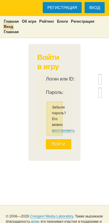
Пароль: (54, 92)
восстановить (63, 131)
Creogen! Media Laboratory (51, 216)
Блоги (62, 21)
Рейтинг (46, 21)
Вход (94, 7)
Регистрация (62, 7)
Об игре (29, 21)
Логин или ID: (60, 78)
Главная (11, 21)
